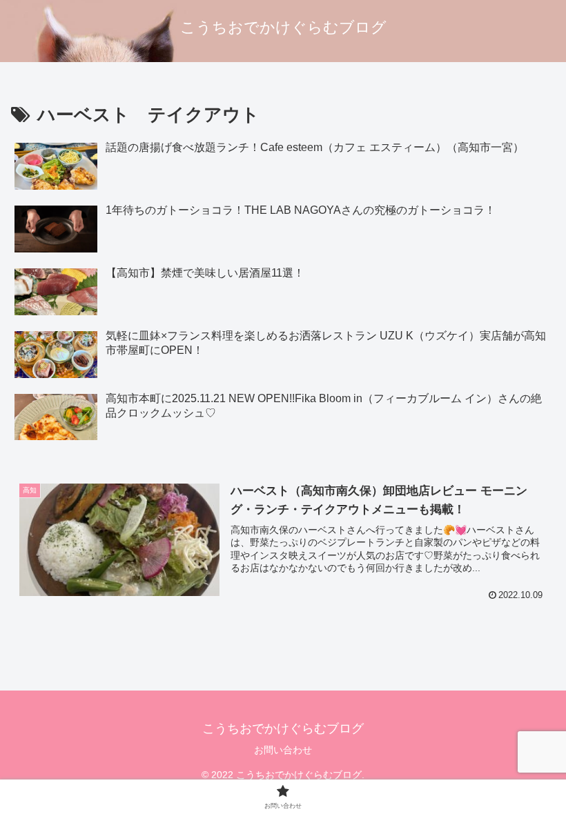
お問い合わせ (283, 749)
